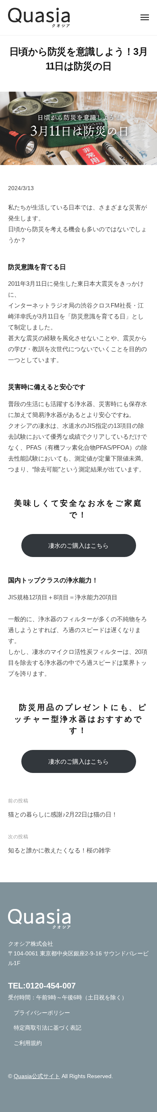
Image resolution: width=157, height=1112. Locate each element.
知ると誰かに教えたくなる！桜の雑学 (59, 850)
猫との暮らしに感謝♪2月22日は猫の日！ (63, 814)
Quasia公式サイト (37, 1076)
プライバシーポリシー (42, 1013)
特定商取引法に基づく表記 (47, 1028)
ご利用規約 (28, 1043)
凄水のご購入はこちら (78, 545)
